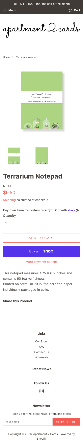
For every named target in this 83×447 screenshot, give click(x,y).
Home (6, 57)
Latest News (41, 369)
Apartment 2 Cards (45, 434)
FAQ (41, 346)
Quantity (9, 216)
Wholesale (41, 357)
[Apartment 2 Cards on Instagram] (41, 392)
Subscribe (66, 422)
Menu (12, 10)
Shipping (9, 200)
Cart (76, 10)
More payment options (42, 262)
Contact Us (41, 352)
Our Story (41, 341)
